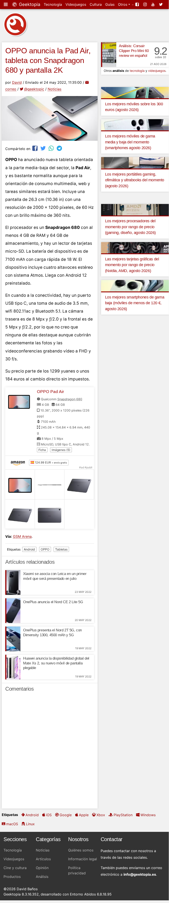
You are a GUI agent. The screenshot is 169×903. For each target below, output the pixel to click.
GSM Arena (22, 536)
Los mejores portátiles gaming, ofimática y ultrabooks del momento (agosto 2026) (134, 180)
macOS (12, 824)
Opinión (42, 868)
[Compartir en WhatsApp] (52, 148)
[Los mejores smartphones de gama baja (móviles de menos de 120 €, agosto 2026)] (135, 285)
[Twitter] (161, 4)
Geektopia (29, 4)
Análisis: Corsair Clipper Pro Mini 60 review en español (134, 51)
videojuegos (156, 70)
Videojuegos (75, 4)
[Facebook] (138, 4)
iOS (49, 815)
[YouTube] (153, 4)
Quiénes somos (80, 850)
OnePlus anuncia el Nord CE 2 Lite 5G (53, 602)
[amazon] (19, 462)
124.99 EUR (50, 462)
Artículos (43, 859)
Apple (84, 815)
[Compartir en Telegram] (60, 148)
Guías (109, 4)
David (17, 82)
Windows (148, 815)
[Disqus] (49, 752)
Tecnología (53, 4)
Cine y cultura (15, 868)
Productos (12, 876)
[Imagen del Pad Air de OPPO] (20, 484)
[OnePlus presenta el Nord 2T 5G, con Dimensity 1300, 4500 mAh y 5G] (12, 639)
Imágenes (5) (61, 450)
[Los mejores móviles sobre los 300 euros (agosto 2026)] (135, 92)
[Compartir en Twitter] (43, 148)
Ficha (42, 450)
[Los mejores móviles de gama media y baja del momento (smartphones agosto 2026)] (135, 124)
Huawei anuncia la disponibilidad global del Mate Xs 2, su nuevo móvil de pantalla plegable (56, 663)
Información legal (82, 859)
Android (29, 549)
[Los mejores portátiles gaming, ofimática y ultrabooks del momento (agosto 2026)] (135, 162)
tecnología (137, 70)
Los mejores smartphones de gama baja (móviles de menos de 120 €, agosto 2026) (134, 303)
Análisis (42, 876)
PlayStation (123, 815)
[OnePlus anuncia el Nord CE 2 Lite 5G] (12, 610)
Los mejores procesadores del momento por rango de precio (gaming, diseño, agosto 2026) (130, 227)
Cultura (96, 4)
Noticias (54, 89)
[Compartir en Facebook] (35, 148)
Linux (30, 824)
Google (66, 815)
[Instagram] (145, 4)
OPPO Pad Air (50, 391)
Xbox (100, 815)
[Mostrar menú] (6, 4)
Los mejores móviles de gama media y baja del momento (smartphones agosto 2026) (130, 142)
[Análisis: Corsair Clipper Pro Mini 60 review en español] (108, 54)
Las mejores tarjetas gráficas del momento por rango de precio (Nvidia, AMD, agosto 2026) (132, 265)
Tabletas (61, 549)
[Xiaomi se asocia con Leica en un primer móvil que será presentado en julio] (12, 582)
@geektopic (34, 89)
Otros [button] (123, 4)
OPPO (45, 549)
